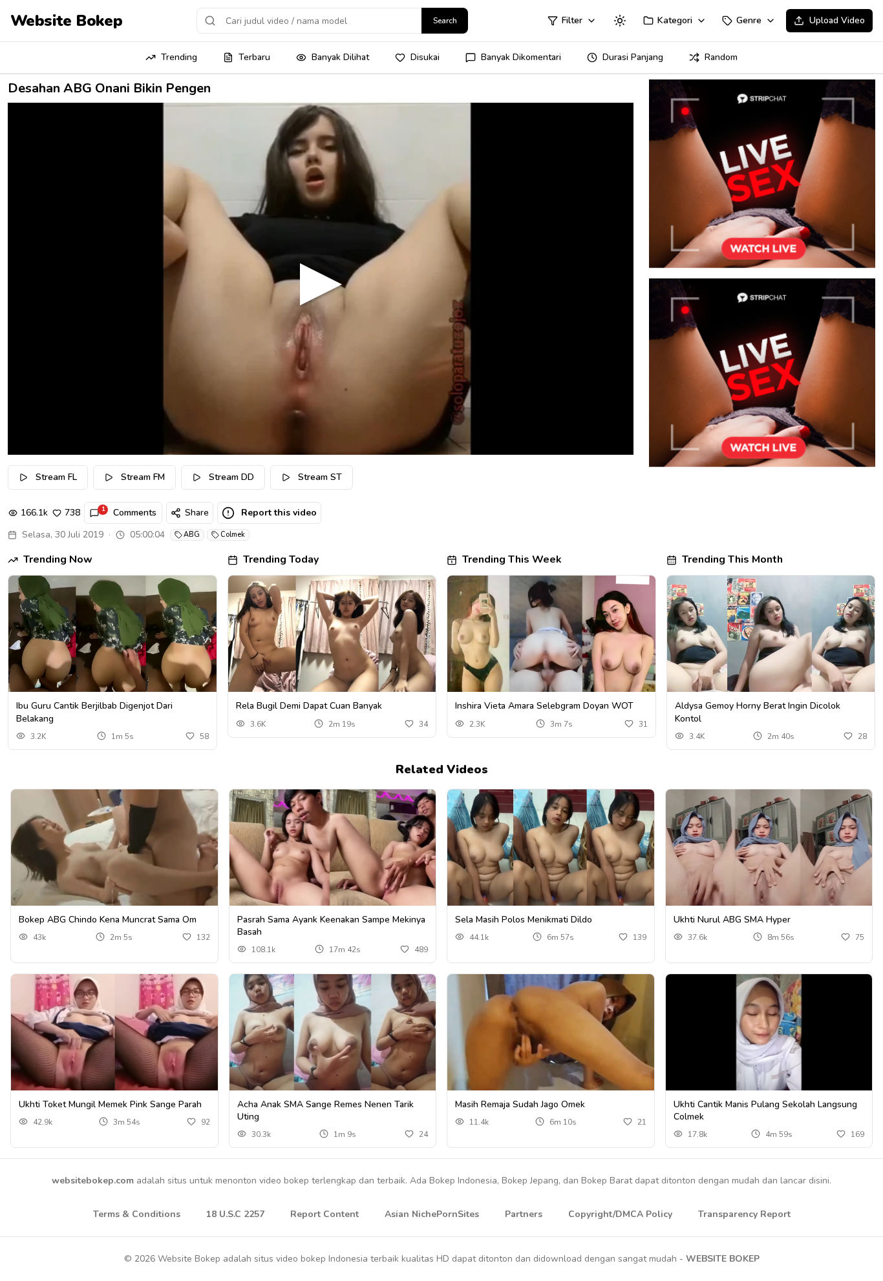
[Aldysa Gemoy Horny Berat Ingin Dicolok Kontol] (771, 634)
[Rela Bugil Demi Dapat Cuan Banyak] (332, 634)
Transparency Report (744, 1214)
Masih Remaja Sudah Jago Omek (520, 1104)
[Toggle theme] (620, 21)
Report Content (324, 1214)
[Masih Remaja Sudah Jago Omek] (550, 1032)
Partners (523, 1214)
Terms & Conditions (136, 1214)
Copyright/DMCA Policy (620, 1214)
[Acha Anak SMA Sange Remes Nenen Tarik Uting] (332, 1032)
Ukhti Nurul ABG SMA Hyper (732, 919)
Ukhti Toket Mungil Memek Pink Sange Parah (110, 1104)
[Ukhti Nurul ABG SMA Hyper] (769, 847)
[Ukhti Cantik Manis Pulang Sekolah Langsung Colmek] (769, 1032)
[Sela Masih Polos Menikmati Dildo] (550, 847)
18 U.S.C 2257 (235, 1214)
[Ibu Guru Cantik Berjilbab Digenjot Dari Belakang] (112, 634)
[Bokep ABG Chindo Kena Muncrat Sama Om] (114, 847)
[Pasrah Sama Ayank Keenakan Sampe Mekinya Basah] (332, 847)
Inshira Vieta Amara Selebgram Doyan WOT (544, 706)
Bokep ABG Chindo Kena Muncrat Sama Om (108, 919)
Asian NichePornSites (432, 1214)
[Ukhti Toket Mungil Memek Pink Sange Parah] (114, 1032)
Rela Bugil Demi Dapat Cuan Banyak (309, 706)
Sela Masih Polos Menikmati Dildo (523, 919)
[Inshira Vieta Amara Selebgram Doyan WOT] (551, 634)
